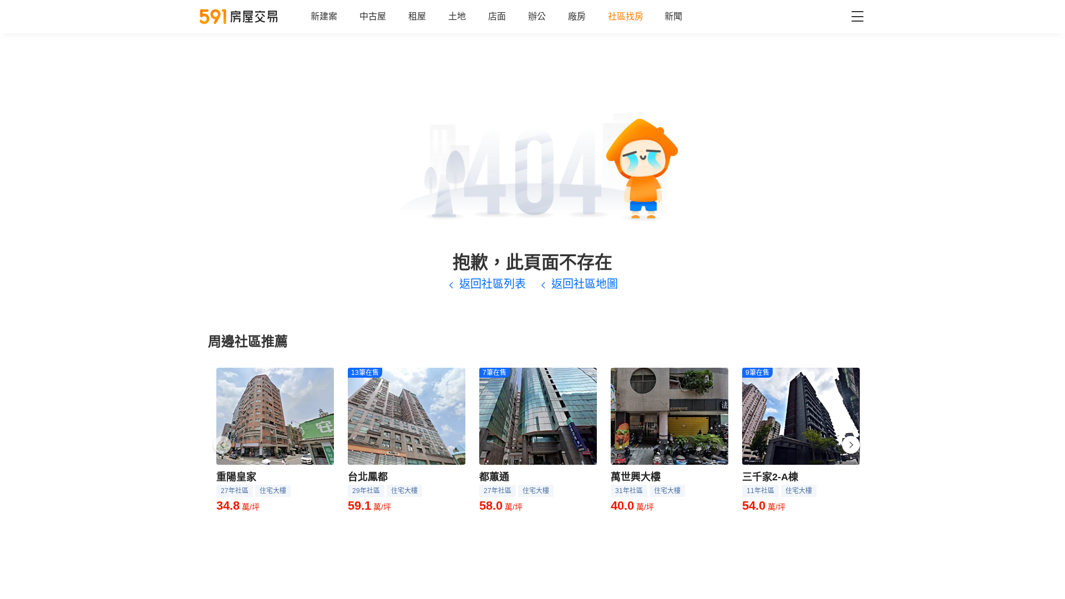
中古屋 (372, 16)
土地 (457, 16)
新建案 (324, 16)
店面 (497, 16)
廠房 (577, 16)
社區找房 (625, 16)
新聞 (673, 16)
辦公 (537, 16)
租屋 (417, 16)
